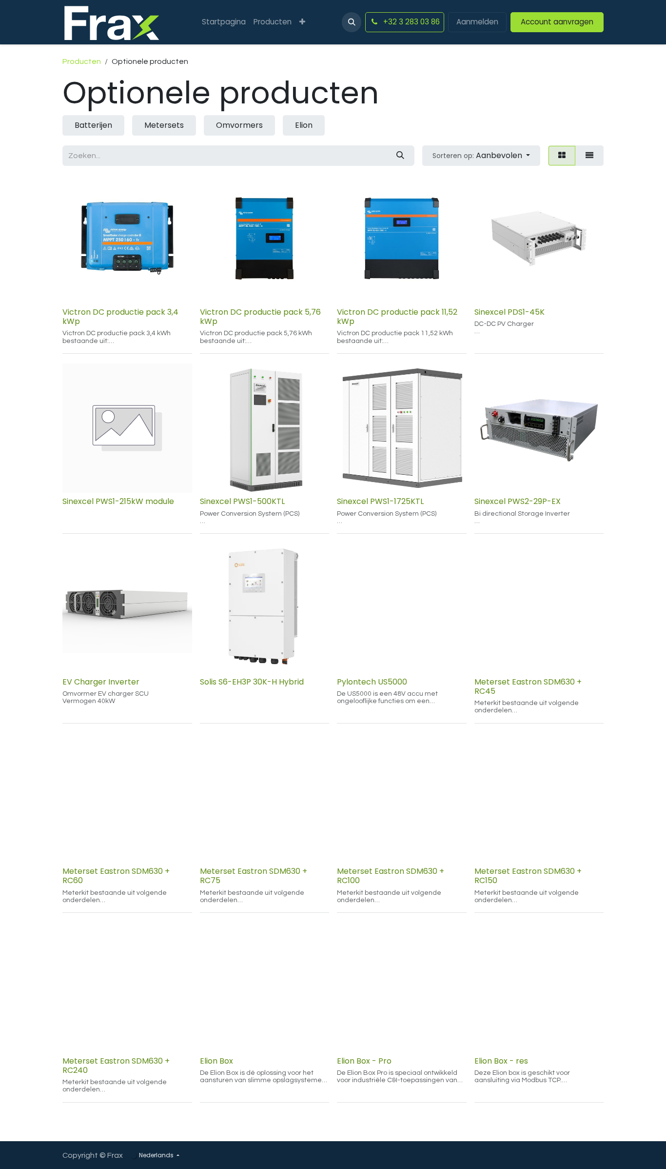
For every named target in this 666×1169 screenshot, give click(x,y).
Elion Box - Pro (364, 1061)
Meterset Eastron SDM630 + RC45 (528, 686)
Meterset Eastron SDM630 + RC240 (116, 1065)
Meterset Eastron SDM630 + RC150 (528, 876)
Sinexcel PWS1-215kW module (118, 501)
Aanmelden (477, 22)
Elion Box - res (501, 1061)
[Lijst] (589, 155)
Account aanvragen (557, 22)
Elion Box (216, 1061)
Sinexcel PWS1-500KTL (242, 501)
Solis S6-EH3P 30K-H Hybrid (252, 681)
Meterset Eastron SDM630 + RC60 (116, 876)
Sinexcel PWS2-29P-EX (517, 501)
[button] (351, 22)
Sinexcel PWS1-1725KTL (380, 501)
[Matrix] (562, 155)
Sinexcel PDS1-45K (509, 312)
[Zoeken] (400, 155)
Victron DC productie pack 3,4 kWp (120, 316)
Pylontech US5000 (372, 681)
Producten (81, 61)
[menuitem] (224, 22)
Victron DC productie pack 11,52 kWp (397, 316)
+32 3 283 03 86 (410, 22)
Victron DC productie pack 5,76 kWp (260, 316)
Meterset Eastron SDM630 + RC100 (390, 876)
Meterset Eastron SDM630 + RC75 (253, 876)
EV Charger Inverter (100, 681)
